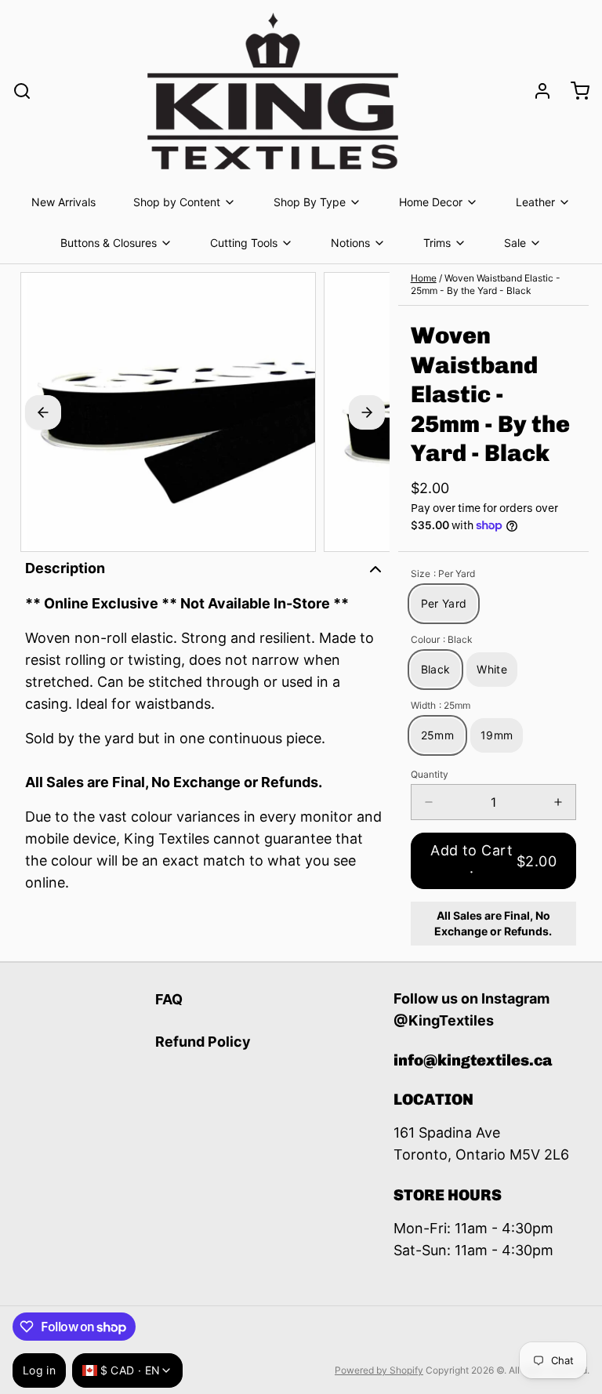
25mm (437, 735)
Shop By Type (310, 202)
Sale (515, 242)
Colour (442, 639)
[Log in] (536, 91)
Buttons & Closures (108, 242)
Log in (39, 1370)
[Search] (22, 91)
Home (424, 278)
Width (440, 705)
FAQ (169, 999)
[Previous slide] (43, 412)
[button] (493, 861)
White (492, 669)
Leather (535, 202)
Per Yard (444, 603)
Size (443, 573)
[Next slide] (367, 412)
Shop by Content (176, 202)
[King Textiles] (272, 91)
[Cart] (573, 91)
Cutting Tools (243, 242)
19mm (497, 735)
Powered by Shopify (379, 1370)
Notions (350, 242)
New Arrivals (63, 202)
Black (436, 669)
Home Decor (430, 202)
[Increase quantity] (558, 802)
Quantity (429, 774)
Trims (437, 242)
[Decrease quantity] (429, 802)
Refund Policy (203, 1041)
